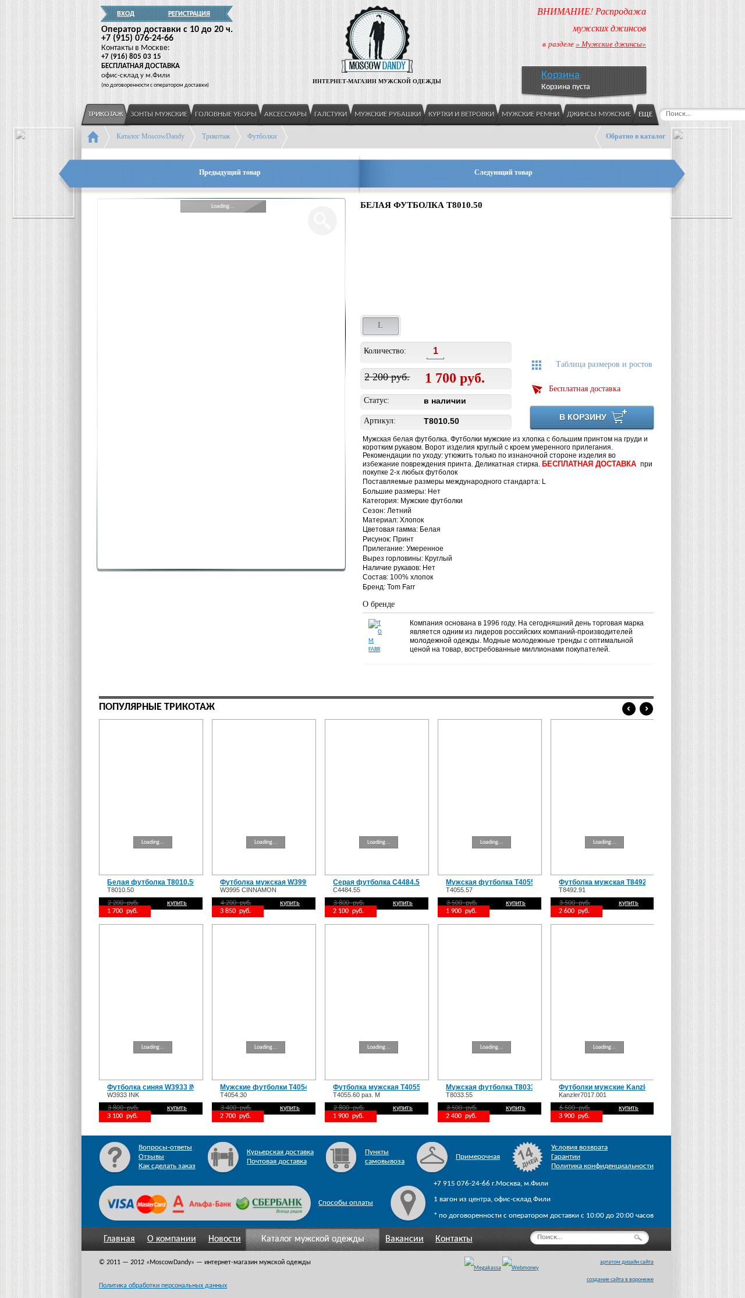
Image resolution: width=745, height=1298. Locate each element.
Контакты (454, 1239)
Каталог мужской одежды (312, 1239)
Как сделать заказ (167, 1166)
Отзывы (151, 1157)
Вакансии (404, 1239)
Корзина (560, 75)
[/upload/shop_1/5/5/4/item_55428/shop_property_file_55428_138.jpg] (465, 264)
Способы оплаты (345, 1203)
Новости (224, 1239)
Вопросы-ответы (165, 1147)
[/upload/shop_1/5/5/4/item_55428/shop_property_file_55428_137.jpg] (389, 264)
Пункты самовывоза (385, 1156)
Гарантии (565, 1157)
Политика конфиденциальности (602, 1166)
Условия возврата (579, 1147)
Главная (119, 1239)
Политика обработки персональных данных (163, 1285)
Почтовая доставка (277, 1161)
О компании (171, 1239)
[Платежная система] (520, 1268)
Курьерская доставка (280, 1152)
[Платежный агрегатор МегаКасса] (482, 1268)
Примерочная (478, 1157)
